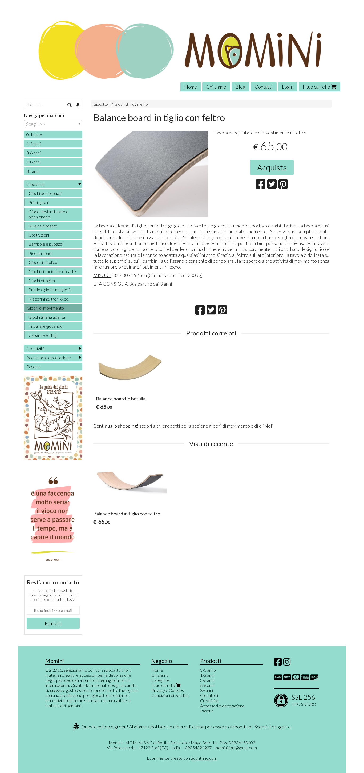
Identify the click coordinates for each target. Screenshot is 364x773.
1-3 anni (33, 143)
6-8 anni (33, 161)
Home (190, 87)
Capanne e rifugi (43, 335)
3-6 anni (33, 152)
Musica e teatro (43, 225)
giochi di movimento (229, 426)
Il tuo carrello (317, 87)
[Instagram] (286, 663)
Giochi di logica (42, 280)
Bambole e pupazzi (46, 243)
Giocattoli (101, 104)
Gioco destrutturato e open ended (48, 214)
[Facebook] (278, 663)
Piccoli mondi (40, 253)
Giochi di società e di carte (52, 271)
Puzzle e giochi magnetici (50, 289)
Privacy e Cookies (167, 690)
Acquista (272, 167)
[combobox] (53, 123)
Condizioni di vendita (169, 695)
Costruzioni (39, 234)
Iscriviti (53, 623)
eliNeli (266, 426)
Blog (240, 87)
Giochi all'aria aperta (47, 316)
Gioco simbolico (43, 262)
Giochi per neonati (45, 193)
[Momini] (181, 49)
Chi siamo (216, 87)
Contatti (264, 87)
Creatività (35, 348)
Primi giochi (39, 202)
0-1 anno (34, 134)
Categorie (160, 680)
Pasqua (33, 366)
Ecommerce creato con (182, 757)
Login (287, 87)
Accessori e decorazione (48, 357)
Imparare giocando (46, 326)
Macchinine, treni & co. (49, 298)
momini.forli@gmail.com (236, 747)
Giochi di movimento (131, 104)
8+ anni (32, 171)
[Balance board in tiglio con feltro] (150, 174)
